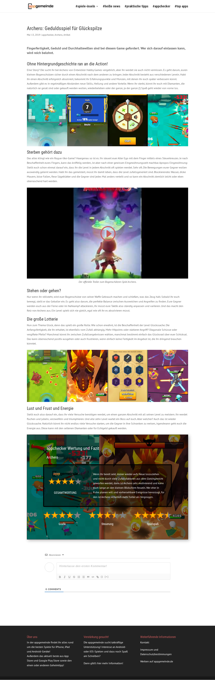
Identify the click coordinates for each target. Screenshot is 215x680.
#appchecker (161, 6)
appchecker (48, 34)
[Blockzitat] (88, 577)
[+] (107, 576)
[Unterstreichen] (69, 577)
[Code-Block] (93, 577)
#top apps (181, 6)
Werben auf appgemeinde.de (156, 661)
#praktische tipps (136, 6)
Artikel (66, 34)
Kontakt (144, 642)
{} (102, 576)
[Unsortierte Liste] (83, 577)
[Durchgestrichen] (74, 577)
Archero (58, 34)
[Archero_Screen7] (168, 146)
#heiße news (111, 6)
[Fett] (60, 577)
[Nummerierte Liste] (78, 577)
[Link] (97, 577)
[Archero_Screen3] (128, 146)
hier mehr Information (109, 663)
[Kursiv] (64, 577)
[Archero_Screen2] (87, 146)
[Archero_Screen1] (47, 146)
